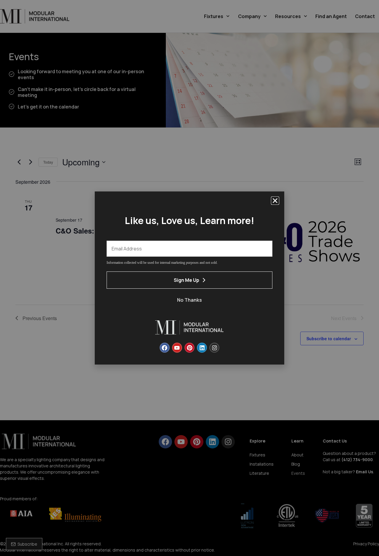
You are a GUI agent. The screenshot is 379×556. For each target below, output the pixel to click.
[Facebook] (165, 348)
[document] (189, 278)
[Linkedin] (202, 348)
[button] (275, 200)
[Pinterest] (189, 348)
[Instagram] (214, 348)
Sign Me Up (186, 280)
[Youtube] (177, 348)
